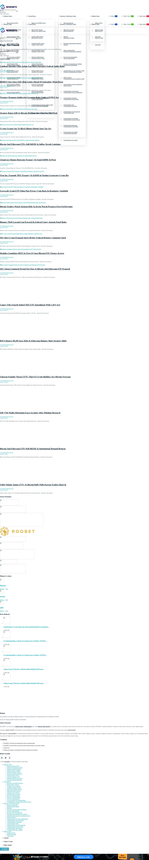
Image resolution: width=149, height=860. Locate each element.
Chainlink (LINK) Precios (38, 51)
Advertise (4, 849)
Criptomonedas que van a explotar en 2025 (74, 79)
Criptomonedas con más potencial (72, 119)
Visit (6, 589)
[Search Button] (17, 52)
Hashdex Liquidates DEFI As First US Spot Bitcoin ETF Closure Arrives (32, 253)
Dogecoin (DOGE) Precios (38, 58)
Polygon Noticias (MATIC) (13, 92)
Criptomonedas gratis (69, 113)
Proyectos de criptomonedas (70, 65)
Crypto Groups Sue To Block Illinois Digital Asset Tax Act (25, 128)
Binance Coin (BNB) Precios (39, 31)
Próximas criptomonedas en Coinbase (73, 72)
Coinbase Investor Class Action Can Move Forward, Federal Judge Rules (32, 66)
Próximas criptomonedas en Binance (72, 51)
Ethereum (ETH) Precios (38, 65)
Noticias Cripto (7, 16)
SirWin (2, 596)
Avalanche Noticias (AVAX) (14, 85)
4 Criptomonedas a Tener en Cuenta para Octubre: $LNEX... (25, 641)
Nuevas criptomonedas (69, 58)
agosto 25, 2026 (4, 71)
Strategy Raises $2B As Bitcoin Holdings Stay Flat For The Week (28, 113)
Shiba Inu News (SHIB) (13, 51)
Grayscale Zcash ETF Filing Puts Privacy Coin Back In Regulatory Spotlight (34, 191)
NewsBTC (7, 761)
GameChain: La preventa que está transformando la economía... (26, 627)
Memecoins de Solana (69, 38)
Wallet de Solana (99, 38)
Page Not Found (8, 41)
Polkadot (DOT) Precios (13, 794)
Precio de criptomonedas (38, 92)
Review (2, 589)
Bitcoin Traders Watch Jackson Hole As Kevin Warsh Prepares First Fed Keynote (36, 206)
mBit (1, 607)
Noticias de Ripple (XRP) (14, 769)
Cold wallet (98, 44)
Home (1, 41)
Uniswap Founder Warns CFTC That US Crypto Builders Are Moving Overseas (35, 377)
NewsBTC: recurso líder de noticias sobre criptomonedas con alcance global (23, 745)
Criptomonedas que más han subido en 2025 (19, 802)
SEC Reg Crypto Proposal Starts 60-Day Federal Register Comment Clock (33, 238)
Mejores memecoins (68, 31)
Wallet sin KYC (99, 31)
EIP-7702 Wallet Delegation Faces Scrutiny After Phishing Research (30, 413)
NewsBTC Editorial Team (7, 70)
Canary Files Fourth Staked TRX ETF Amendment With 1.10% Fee (30, 305)
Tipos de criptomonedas (37, 85)
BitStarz (3, 585)
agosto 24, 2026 (4, 102)
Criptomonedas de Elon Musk (71, 126)
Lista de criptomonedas (37, 99)
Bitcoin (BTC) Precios (37, 38)
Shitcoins (66, 44)
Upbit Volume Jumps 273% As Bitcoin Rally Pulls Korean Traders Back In (33, 485)
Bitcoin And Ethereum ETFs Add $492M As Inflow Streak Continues (30, 144)
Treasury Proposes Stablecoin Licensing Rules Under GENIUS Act (29, 97)
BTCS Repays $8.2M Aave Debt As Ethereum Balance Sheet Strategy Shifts (33, 341)
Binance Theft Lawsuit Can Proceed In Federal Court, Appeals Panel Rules (33, 222)
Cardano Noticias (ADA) (13, 58)
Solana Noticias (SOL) (12, 72)
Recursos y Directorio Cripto (68, 16)
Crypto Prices (32, 16)
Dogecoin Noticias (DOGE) (13, 65)
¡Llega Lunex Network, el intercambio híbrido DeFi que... (23, 669)
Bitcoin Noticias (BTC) (13, 766)
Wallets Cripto (95, 16)
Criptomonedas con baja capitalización (73, 92)
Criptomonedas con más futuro (71, 99)
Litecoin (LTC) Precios (37, 72)
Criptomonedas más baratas (70, 133)
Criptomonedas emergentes (70, 106)
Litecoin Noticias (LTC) (13, 777)
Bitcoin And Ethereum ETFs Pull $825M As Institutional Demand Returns (33, 449)
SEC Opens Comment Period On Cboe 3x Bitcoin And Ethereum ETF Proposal (35, 269)
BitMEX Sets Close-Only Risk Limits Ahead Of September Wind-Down (31, 82)
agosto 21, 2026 (4, 227)
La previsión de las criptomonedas (16, 800)
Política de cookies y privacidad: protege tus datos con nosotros (20, 750)
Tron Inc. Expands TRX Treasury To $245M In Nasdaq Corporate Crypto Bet (34, 175)
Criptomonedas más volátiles (71, 140)
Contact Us (6, 747)
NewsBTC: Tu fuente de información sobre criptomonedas (19, 743)
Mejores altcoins (67, 85)
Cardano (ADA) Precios (37, 44)
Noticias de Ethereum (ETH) (15, 767)
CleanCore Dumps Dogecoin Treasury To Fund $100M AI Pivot (28, 160)
